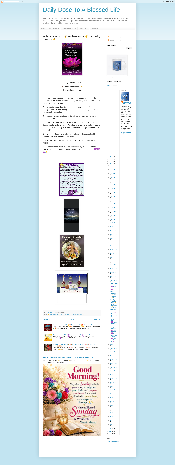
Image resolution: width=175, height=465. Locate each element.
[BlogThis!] (58, 312)
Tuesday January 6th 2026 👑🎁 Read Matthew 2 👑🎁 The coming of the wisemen (76, 325)
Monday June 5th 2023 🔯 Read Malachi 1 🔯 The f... (113, 330)
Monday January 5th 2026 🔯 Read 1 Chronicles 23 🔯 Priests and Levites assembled (76, 335)
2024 (110, 161)
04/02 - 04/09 (113, 374)
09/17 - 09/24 (113, 223)
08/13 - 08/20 (113, 242)
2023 (110, 163)
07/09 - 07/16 (113, 261)
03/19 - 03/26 (113, 382)
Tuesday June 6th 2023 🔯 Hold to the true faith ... (114, 322)
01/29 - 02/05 (113, 409)
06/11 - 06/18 (113, 276)
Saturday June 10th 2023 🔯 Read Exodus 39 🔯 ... (114, 286)
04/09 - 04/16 (113, 371)
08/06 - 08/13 (113, 246)
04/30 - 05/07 (113, 359)
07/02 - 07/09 (113, 265)
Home (43, 28)
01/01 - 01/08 (113, 424)
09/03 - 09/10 (113, 230)
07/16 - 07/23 (113, 257)
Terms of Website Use (69, 28)
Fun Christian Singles (114, 441)
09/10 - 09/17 (113, 227)
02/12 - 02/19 (113, 401)
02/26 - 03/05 (113, 394)
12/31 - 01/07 (113, 165)
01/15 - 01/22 (113, 416)
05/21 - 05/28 (113, 348)
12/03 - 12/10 (113, 181)
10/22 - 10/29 (113, 204)
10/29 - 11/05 (113, 200)
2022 (110, 428)
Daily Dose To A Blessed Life (81, 9)
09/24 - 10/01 (113, 219)
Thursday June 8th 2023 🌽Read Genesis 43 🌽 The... (114, 303)
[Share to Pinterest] (64, 312)
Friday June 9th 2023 (65, 314)
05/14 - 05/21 (113, 352)
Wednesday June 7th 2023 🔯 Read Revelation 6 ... (113, 313)
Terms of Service (53, 28)
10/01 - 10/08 (113, 215)
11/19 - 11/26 (113, 188)
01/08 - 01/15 (113, 420)
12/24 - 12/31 (113, 169)
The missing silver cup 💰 (77, 314)
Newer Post (46, 319)
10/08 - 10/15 (113, 211)
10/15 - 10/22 (113, 207)
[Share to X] (60, 312)
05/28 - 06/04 (113, 344)
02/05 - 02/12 (113, 405)
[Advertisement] (119, 120)
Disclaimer (94, 28)
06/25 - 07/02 (113, 268)
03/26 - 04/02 (113, 378)
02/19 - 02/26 (113, 397)
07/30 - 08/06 (113, 249)
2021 (110, 431)
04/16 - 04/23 (113, 367)
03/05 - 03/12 (113, 390)
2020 (110, 433)
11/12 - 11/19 (113, 192)
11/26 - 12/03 (113, 185)
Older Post (97, 319)
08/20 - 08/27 (113, 238)
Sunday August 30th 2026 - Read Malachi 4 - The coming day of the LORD (68, 357)
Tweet (108, 85)
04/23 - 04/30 (113, 363)
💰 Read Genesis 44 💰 (53, 314)
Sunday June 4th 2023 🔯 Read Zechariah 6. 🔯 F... (113, 338)
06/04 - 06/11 (113, 280)
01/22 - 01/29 (113, 413)
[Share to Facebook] (62, 312)
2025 (110, 159)
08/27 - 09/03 (113, 234)
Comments (112, 40)
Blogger (91, 452)
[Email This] (56, 312)
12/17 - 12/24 (113, 173)
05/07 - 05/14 (113, 355)
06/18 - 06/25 (113, 272)
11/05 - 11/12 (113, 196)
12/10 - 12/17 (113, 177)
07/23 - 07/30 (113, 253)
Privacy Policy (83, 28)
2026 (110, 156)
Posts (110, 37)
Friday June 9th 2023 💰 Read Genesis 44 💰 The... (114, 294)
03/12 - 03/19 (113, 386)
